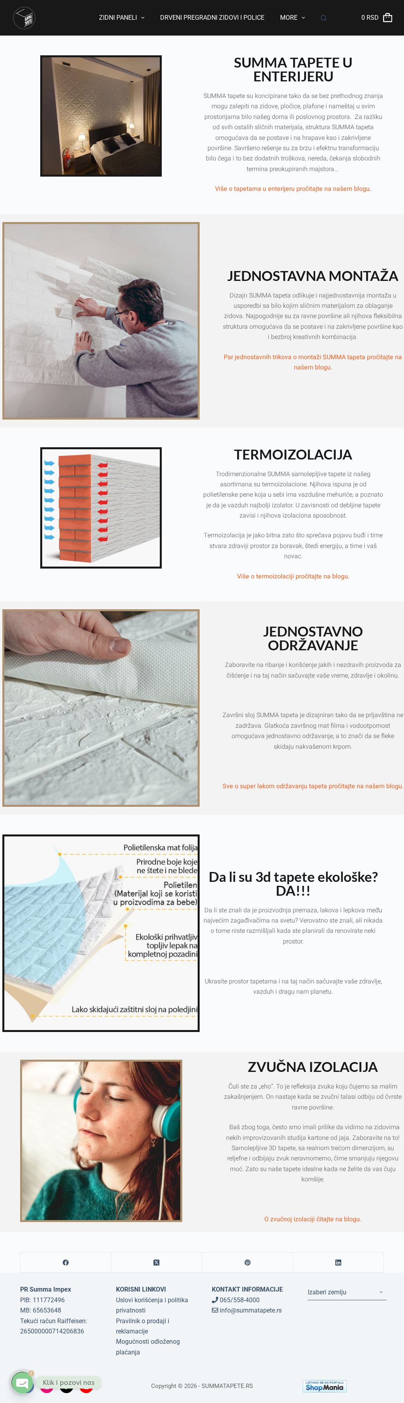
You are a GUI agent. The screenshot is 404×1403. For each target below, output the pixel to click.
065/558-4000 (239, 1300)
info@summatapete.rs (250, 1310)
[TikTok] (66, 1386)
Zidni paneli (118, 17)
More (288, 17)
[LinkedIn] (338, 1262)
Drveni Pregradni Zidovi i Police (212, 17)
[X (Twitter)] (156, 1262)
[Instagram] (47, 1386)
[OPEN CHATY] (22, 1382)
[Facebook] (66, 1262)
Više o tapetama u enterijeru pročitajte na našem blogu (292, 189)
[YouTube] (86, 1386)
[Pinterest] (247, 1262)
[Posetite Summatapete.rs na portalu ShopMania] (343, 1386)
